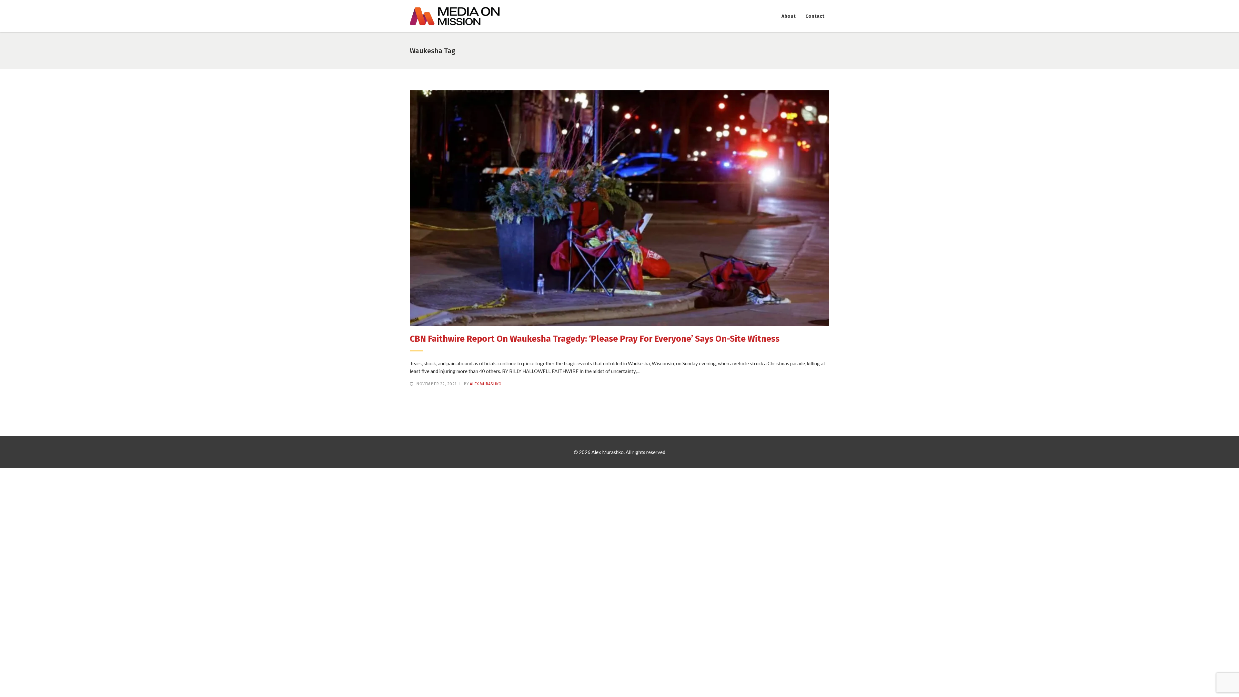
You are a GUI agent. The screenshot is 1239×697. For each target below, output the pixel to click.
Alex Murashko (485, 383)
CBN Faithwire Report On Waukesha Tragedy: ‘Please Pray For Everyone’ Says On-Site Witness (595, 339)
